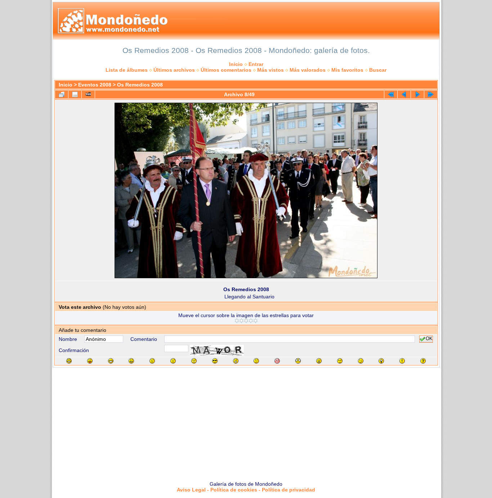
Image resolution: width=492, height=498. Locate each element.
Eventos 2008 (94, 85)
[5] (255, 320)
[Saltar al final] (430, 94)
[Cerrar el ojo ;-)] (360, 361)
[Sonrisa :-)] (131, 361)
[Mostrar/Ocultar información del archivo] (74, 94)
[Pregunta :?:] (423, 361)
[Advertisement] (246, 421)
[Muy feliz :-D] (110, 361)
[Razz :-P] (90, 361)
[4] (251, 320)
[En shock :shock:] (298, 361)
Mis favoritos (347, 70)
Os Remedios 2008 (140, 85)
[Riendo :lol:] (69, 361)
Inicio (236, 64)
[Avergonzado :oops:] (277, 361)
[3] (246, 320)
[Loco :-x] (319, 361)
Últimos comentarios (226, 70)
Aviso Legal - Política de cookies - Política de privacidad (246, 490)
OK (429, 339)
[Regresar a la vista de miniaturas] (61, 94)
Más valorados (308, 70)
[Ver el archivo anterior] (404, 94)
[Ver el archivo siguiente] (417, 94)
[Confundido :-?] (256, 361)
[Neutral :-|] (152, 361)
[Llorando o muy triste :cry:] (194, 361)
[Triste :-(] (173, 361)
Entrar (256, 64)
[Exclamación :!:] (402, 361)
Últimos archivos (174, 70)
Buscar (377, 70)
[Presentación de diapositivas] (88, 94)
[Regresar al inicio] (390, 94)
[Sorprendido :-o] (235, 361)
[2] (241, 320)
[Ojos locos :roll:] (340, 361)
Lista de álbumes (127, 70)
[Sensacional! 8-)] (215, 361)
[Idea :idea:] (381, 361)
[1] (236, 320)
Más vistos (270, 70)
